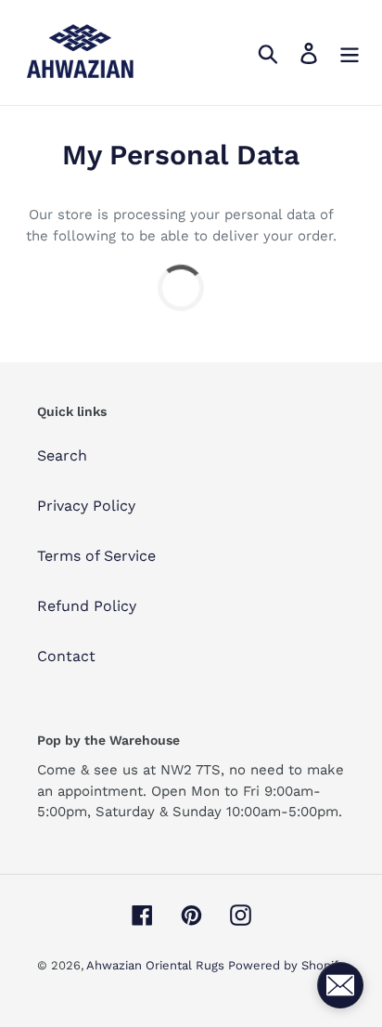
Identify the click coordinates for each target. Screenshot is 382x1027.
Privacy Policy (86, 505)
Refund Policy (86, 606)
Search (62, 455)
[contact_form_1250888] (340, 985)
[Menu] (349, 52)
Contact (66, 656)
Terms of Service (96, 556)
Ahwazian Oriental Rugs (157, 965)
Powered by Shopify (286, 965)
